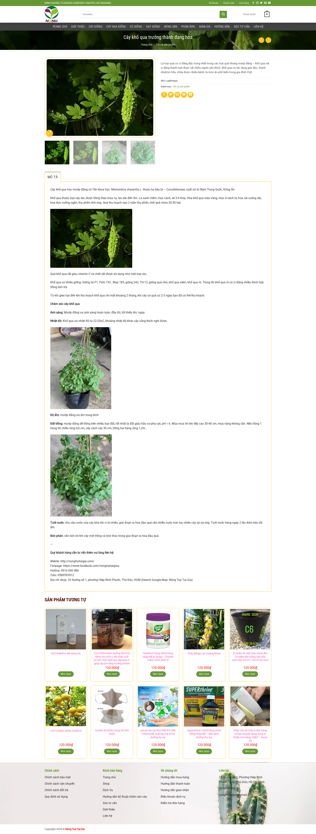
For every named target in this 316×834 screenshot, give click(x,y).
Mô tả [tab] (53, 177)
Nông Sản (170, 26)
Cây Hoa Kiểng (116, 26)
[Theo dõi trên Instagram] (257, 3)
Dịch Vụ (108, 790)
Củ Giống (136, 26)
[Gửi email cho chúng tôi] (265, 3)
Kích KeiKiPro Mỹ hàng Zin (66, 653)
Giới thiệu (109, 809)
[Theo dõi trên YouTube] (269, 3)
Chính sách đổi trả (56, 790)
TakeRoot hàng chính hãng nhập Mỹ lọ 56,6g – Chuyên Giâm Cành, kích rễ (158, 657)
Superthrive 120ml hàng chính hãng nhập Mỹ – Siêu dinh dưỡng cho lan (204, 734)
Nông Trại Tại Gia (75, 829)
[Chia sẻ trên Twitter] (171, 95)
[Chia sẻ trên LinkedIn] (190, 95)
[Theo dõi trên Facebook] (253, 3)
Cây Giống (95, 26)
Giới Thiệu (77, 26)
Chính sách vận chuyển (60, 783)
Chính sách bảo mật (58, 777)
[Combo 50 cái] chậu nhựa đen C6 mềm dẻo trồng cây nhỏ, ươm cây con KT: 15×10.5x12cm (250, 657)
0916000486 (227, 788)
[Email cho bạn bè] (177, 95)
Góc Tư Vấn (241, 26)
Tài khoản (213, 3)
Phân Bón (188, 26)
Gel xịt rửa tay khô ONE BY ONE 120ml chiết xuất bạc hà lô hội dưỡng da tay (158, 734)
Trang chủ (146, 44)
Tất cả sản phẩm (165, 44)
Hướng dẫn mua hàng (175, 777)
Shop (106, 783)
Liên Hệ (259, 26)
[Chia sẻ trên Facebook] (164, 95)
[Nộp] (223, 14)
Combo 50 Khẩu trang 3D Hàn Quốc (112, 732)
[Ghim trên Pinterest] (184, 95)
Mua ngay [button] (112, 674)
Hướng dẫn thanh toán (175, 783)
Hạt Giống (153, 26)
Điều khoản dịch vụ (173, 796)
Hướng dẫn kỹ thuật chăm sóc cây (125, 796)
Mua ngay (66, 674)
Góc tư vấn (110, 803)
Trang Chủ (59, 26)
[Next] (148, 97)
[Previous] (51, 97)
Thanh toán (228, 3)
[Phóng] (49, 133)
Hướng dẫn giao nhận (175, 790)
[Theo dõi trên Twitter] (261, 3)
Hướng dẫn (222, 26)
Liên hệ (107, 816)
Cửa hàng (244, 3)
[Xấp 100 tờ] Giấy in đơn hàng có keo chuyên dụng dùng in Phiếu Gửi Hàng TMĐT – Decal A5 (250, 735)
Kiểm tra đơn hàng (173, 803)
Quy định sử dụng (56, 796)
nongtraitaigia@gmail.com (236, 795)
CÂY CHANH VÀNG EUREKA (66, 730)
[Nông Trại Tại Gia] (60, 14)
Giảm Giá (204, 26)
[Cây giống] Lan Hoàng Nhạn (204, 653)
